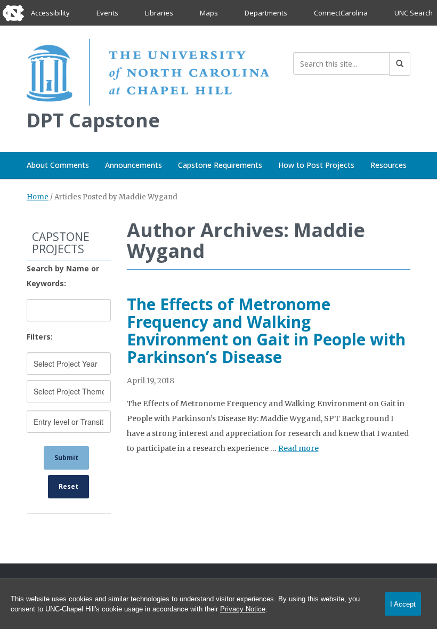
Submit (66, 457)
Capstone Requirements (220, 165)
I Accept (403, 604)
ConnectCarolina (341, 13)
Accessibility (50, 13)
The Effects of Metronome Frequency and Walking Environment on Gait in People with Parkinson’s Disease (266, 330)
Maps (209, 13)
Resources (388, 165)
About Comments (58, 165)
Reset (68, 486)
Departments (266, 13)
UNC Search (413, 13)
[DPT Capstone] (148, 70)
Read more (298, 448)
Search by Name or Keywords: (63, 275)
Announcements (133, 165)
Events (107, 13)
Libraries (159, 13)
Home (37, 196)
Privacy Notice (242, 609)
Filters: (40, 337)
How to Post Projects (316, 165)
